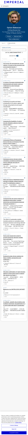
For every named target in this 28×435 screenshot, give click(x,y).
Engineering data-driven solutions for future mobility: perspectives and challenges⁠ (13, 257)
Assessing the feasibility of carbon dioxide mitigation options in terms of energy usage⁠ (13, 123)
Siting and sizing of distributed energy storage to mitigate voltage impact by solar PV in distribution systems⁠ (13, 181)
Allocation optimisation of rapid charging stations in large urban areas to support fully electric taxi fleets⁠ (14, 273)
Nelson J (22, 72)
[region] (14, 423)
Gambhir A (5, 131)
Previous (4, 59)
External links (17, 36)
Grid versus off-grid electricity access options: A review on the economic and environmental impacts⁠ (13, 65)
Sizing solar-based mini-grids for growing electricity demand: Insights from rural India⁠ (13, 237)
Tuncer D (7, 263)
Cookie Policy (18, 422)
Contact (9, 36)
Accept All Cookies (14, 432)
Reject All (14, 429)
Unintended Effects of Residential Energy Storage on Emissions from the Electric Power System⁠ (13, 141)
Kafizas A (17, 92)
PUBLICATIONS (11, 43)
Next (24, 59)
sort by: (7, 52)
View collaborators (14, 39)
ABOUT (3, 43)
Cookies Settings (14, 425)
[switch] (14, 56)
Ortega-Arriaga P (9, 72)
